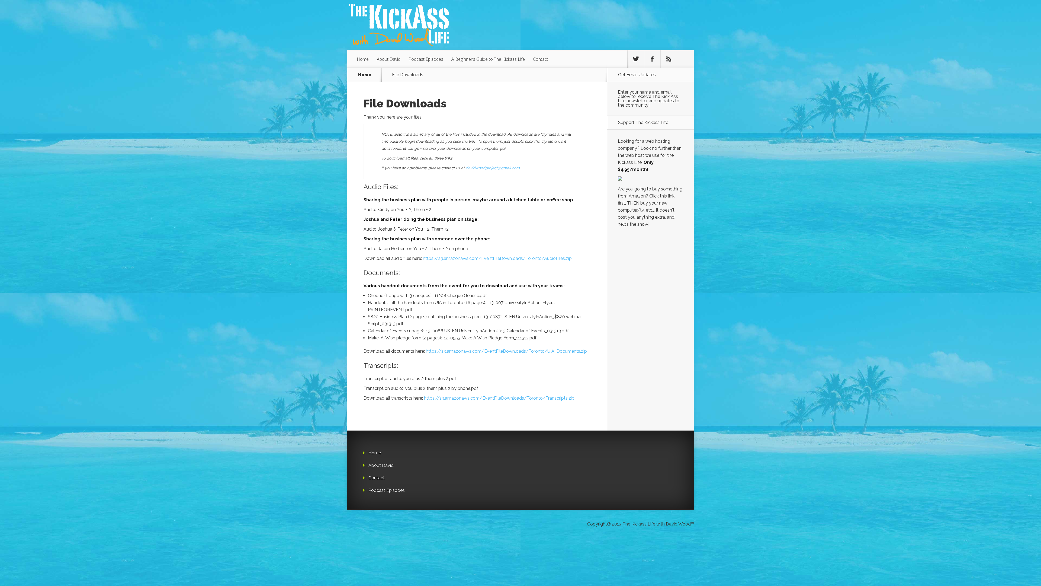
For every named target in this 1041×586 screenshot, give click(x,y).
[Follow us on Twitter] (636, 59)
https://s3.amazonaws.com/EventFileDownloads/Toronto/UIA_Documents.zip (506, 351)
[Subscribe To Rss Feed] (669, 59)
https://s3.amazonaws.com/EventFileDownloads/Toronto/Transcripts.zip (499, 398)
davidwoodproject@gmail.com (493, 168)
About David (388, 59)
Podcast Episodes (426, 59)
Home (363, 59)
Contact (540, 59)
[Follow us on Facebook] (652, 59)
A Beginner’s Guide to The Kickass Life (488, 59)
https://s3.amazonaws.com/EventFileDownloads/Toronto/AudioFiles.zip (497, 258)
